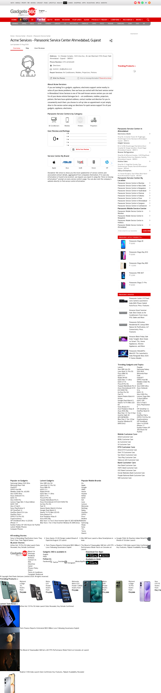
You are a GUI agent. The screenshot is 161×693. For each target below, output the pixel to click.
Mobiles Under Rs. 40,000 (19, 492)
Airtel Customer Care (125, 437)
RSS (29, 562)
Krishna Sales (123, 161)
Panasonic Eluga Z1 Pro (138, 283)
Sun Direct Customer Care (127, 455)
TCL (82, 529)
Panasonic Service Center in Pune (130, 198)
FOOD (46, 3)
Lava (83, 502)
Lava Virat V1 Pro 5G (48, 485)
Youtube (61, 561)
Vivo (137, 24)
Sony (130, 24)
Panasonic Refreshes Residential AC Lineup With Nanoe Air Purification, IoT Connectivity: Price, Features (139, 327)
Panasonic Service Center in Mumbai (131, 183)
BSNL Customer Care (125, 439)
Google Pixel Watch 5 (48, 510)
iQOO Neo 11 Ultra (47, 494)
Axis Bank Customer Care (127, 465)
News (57, 19)
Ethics (30, 570)
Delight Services (124, 143)
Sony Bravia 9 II (46, 514)
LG (65, 24)
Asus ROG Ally (45, 519)
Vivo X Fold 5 (15, 506)
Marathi (104, 3)
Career (30, 566)
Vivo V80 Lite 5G (46, 483)
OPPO (83, 514)
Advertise (31, 564)
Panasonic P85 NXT (136, 273)
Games (70, 3)
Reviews (66, 19)
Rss (84, 561)
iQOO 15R (14, 504)
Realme (110, 24)
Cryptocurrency (15, 519)
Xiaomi (83, 533)
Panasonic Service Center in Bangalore (132, 188)
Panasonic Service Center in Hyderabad (132, 191)
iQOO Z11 (43, 489)
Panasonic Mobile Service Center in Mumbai (130, 212)
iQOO (83, 498)
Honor (48, 24)
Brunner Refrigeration (126, 152)
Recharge (127, 19)
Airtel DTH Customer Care (127, 450)
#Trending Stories (18, 535)
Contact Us (32, 560)
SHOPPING (77, 3)
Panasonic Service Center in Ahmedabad (132, 201)
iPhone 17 (14, 523)
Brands (15, 24)
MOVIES (33, 3)
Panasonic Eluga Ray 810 (138, 252)
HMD (83, 489)
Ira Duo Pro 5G (45, 504)
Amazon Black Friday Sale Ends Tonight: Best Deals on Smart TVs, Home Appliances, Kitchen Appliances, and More (138, 341)
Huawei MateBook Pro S (49, 500)
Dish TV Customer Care (126, 452)
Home (14, 19)
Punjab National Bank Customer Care (131, 475)
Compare (115, 19)
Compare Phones (16, 529)
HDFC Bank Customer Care (127, 468)
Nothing (84, 508)
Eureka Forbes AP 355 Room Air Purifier (25, 525)
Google (84, 487)
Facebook (46, 561)
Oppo (94, 24)
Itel (82, 500)
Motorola (74, 24)
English (45, 554)
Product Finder (99, 19)
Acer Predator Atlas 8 (48, 517)
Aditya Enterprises (124, 171)
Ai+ (82, 483)
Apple (24, 24)
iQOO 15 (13, 498)
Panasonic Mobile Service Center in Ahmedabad (130, 226)
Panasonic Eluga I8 (136, 241)
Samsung (120, 24)
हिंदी (28, 3)
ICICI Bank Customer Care (127, 470)
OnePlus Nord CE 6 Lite (19, 512)
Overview (16, 48)
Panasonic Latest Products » (130, 237)
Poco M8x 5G (45, 487)
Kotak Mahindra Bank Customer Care (131, 473)
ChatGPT (13, 487)
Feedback (31, 556)
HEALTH (59, 3)
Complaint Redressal (35, 574)
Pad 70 (42, 506)
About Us (31, 551)
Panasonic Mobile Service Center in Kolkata (130, 222)
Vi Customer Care (124, 444)
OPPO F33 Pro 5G (17, 517)
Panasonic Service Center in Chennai (131, 193)
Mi (144, 24)
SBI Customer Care (125, 478)
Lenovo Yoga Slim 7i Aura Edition (22, 502)
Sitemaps (31, 554)
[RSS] (149, 3)
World (17, 3)
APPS (84, 3)
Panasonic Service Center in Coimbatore (132, 206)
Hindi (45, 557)
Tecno (83, 531)
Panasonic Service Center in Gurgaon (131, 203)
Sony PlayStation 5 (17, 508)
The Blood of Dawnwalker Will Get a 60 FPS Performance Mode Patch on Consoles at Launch (97, 547)
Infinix (83, 496)
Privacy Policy (33, 568)
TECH (65, 3)
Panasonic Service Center (42, 36)
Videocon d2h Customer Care (128, 460)
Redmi (83, 521)
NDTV (12, 3)
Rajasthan (91, 3)
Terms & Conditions (35, 572)
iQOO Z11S (44, 496)
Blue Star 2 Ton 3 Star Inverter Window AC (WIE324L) (60, 523)
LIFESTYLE (52, 3)
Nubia (83, 510)
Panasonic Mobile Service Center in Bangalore (130, 217)
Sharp (83, 525)
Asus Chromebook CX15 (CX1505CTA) (54, 502)
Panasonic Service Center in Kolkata (131, 196)
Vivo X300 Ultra (16, 494)
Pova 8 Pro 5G (45, 498)
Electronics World (124, 134)
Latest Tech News (9, 603)
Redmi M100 (45, 492)
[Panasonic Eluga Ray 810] (123, 255)
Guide (86, 19)
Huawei (84, 494)
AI (32, 19)
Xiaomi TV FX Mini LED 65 (49, 512)
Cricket (40, 3)
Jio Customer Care (124, 442)
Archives (31, 558)
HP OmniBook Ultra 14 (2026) (21, 521)
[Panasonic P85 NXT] (123, 275)
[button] (111, 163)
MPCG (98, 3)
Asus (32, 24)
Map (27, 48)
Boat (40, 24)
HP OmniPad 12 (16, 510)
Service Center (21, 36)
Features (77, 19)
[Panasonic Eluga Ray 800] (123, 266)
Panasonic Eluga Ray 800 (138, 263)
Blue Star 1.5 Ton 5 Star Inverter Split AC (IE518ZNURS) (60, 521)
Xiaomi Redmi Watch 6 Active (51, 508)
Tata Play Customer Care (127, 457)
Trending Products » (127, 66)
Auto (49, 19)
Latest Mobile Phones (18, 527)
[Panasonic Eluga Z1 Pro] (123, 285)
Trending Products (9, 578)
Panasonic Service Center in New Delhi (132, 186)
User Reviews (39, 48)
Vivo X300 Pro (15, 500)
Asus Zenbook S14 (17, 496)
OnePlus (85, 24)
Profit (24, 3)
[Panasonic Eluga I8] (123, 244)
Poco (102, 24)
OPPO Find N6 (15, 489)
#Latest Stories (17, 542)
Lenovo (57, 24)
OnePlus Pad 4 (15, 514)
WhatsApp (79, 561)
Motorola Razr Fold (17, 485)
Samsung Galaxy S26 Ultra (20, 483)
